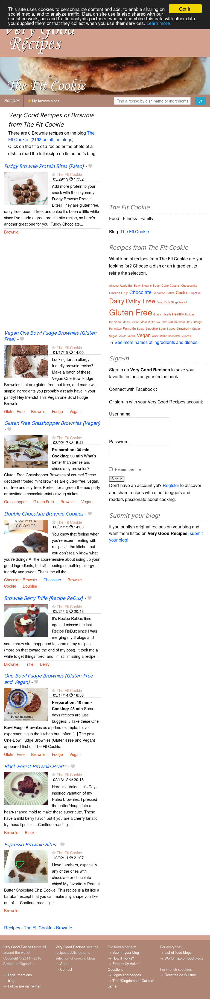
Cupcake (195, 293)
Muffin (151, 322)
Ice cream (115, 322)
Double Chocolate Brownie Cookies (43, 514)
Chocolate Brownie (20, 579)
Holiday (189, 314)
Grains (157, 314)
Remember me (128, 469)
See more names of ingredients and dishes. (157, 342)
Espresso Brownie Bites (30, 845)
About (64, 963)
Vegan (75, 411)
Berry (44, 664)
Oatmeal (179, 322)
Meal (144, 322)
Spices (171, 329)
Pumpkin (129, 328)
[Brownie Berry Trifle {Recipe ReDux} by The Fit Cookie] (26, 620)
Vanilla (131, 336)
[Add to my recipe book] (90, 167)
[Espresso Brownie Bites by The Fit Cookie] (26, 866)
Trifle (29, 664)
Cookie (10, 586)
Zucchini (187, 336)
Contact (66, 969)
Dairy (116, 300)
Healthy (178, 314)
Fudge (57, 411)
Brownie (11, 232)
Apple (123, 285)
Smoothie (151, 328)
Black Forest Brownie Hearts (35, 767)
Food (159, 302)
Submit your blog (125, 952)
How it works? (123, 958)
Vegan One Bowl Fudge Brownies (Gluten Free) (50, 336)
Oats (189, 322)
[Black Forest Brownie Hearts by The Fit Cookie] (26, 788)
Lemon (135, 322)
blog (11, 980)
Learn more (158, 22)
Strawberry (183, 328)
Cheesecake (189, 286)
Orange (197, 322)
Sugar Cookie (117, 336)
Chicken (114, 293)
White (155, 336)
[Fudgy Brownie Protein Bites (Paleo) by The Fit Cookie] (26, 187)
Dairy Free (140, 300)
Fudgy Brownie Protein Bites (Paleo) (44, 167)
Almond (114, 286)
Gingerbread (179, 302)
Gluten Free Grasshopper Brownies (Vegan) (52, 423)
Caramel (175, 286)
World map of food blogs (184, 958)
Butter (157, 286)
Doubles (30, 586)
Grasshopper (15, 501)
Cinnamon (159, 293)
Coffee (171, 293)
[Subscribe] (54, 174)
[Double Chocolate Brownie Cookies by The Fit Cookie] (26, 535)
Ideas (126, 322)
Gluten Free (14, 411)
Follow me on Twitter (24, 986)
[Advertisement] (52, 285)
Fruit (167, 302)
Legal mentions (20, 974)
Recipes (11, 100)
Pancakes (115, 329)
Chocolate (52, 579)
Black (29, 832)
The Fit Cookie (69, 174)
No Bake (161, 322)
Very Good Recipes (18, 946)
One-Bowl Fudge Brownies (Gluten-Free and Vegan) (48, 679)
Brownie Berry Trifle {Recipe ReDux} (43, 598)
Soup (162, 329)
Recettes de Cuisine (180, 974)
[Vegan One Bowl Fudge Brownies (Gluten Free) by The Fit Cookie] (26, 361)
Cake (165, 285)
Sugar (196, 328)
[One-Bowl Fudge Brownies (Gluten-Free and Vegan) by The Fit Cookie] (26, 704)
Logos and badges (126, 974)
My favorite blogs (45, 100)
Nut (170, 322)
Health (167, 314)
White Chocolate (170, 336)
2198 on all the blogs (52, 139)
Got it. (185, 8)
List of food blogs (178, 952)
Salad (140, 329)
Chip (124, 292)
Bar (130, 285)
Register (171, 485)
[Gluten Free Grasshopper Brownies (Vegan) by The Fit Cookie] (26, 451)
